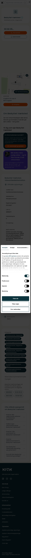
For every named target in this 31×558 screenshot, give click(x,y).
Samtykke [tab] (5, 247)
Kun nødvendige (15, 309)
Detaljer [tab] (12, 247)
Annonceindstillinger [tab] (23, 247)
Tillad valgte (15, 304)
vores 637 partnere (11, 256)
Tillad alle (15, 298)
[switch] (26, 281)
